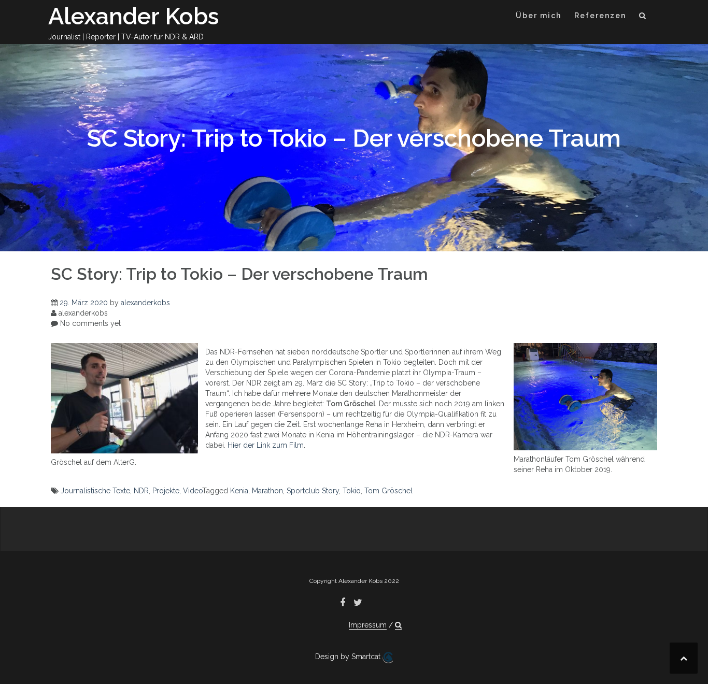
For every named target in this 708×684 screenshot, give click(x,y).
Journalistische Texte (95, 491)
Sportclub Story (313, 491)
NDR (141, 491)
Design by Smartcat (349, 656)
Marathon (267, 491)
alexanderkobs (145, 302)
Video (192, 491)
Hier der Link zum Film (266, 445)
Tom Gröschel (388, 491)
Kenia (239, 491)
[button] (643, 17)
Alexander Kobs (133, 16)
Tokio (352, 491)
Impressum (368, 625)
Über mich (538, 15)
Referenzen (600, 15)
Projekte (165, 491)
